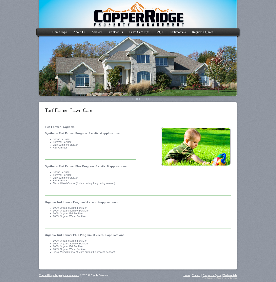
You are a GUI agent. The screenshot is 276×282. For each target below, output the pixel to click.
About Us (79, 32)
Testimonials (178, 32)
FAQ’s (159, 32)
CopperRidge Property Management (59, 275)
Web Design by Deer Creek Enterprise (219, 278)
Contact (196, 275)
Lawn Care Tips (139, 32)
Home (186, 275)
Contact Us (116, 32)
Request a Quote (202, 32)
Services (97, 32)
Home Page (59, 32)
